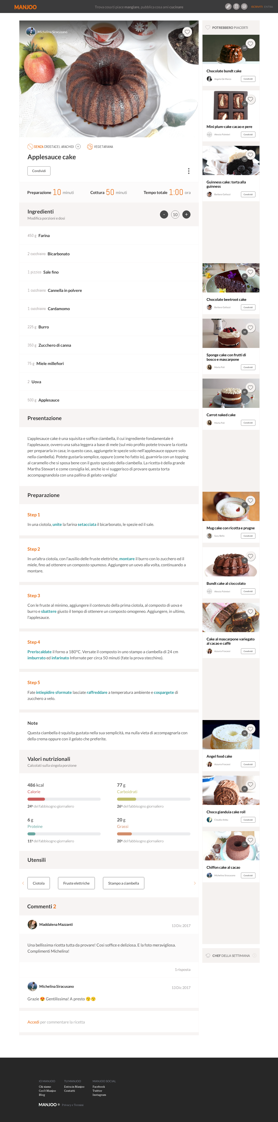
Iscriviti (257, 6)
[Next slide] (194, 883)
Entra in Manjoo (74, 1086)
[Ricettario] (236, 6)
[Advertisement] (230, 233)
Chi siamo (45, 1086)
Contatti (69, 1091)
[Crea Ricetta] (228, 6)
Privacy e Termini (72, 1105)
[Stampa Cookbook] (244, 6)
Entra (268, 6)
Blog (42, 1095)
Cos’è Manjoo (47, 1091)
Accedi (33, 1021)
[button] (78, 146)
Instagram (99, 1095)
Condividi (39, 171)
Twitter (97, 1091)
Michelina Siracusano (52, 32)
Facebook (99, 1086)
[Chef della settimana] (254, 955)
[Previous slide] (23, 883)
